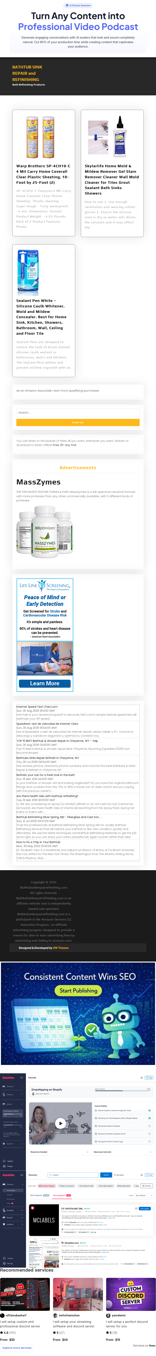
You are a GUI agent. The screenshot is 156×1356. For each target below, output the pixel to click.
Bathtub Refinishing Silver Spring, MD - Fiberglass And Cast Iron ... (59, 817)
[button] (78, 93)
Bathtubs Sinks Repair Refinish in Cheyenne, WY (48, 758)
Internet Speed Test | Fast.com (37, 707)
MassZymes (38, 481)
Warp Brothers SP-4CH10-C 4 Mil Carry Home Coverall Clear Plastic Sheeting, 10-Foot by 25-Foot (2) (43, 174)
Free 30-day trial (64, 445)
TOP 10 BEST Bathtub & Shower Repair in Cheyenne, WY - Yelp (57, 741)
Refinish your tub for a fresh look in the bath (46, 775)
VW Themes (60, 947)
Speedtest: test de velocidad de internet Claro (47, 724)
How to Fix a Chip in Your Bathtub (38, 842)
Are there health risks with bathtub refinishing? (47, 796)
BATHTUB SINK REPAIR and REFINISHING (27, 73)
